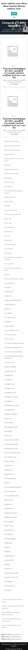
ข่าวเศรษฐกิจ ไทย (8, 379)
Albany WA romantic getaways (12, 145)
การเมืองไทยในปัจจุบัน (9, 304)
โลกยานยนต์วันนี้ (8, 581)
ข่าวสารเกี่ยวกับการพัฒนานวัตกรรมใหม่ (13, 343)
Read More (13, 50)
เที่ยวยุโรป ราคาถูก (8, 525)
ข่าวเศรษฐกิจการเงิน (9, 388)
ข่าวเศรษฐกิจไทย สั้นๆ (9, 410)
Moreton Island (8, 223)
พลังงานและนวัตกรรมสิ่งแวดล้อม (12, 453)
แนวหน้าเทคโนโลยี (9, 560)
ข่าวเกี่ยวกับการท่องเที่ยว (10, 367)
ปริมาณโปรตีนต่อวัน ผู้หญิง (10, 427)
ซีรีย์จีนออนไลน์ (5, 637)
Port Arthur (7, 236)
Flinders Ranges (8, 178)
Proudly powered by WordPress (14, 649)
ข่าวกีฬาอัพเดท (7, 321)
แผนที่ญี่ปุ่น (7, 564)
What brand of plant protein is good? (13, 279)
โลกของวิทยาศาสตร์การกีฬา (11, 577)
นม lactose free (8, 418)
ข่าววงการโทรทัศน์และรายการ (11, 330)
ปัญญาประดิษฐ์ (7, 431)
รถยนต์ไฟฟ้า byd (8, 465)
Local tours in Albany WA (10, 210)
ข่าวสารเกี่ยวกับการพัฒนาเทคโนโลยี (13, 352)
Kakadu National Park (10, 197)
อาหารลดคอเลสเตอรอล (10, 491)
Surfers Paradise (8, 248)
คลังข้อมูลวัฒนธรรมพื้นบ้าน (11, 414)
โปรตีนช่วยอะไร (8, 568)
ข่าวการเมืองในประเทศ (9, 317)
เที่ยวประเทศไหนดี (8, 521)
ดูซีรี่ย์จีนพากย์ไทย (6, 639)
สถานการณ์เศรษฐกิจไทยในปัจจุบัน (12, 487)
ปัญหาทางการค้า (8, 435)
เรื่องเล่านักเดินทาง (8, 534)
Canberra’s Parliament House (11, 173)
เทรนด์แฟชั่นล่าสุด (8, 508)
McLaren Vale (7, 218)
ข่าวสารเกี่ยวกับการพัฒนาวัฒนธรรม (13, 347)
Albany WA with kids (9, 154)
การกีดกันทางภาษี (8, 291)
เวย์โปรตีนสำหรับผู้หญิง (10, 538)
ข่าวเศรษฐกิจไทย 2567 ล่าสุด (11, 405)
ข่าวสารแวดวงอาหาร (9, 362)
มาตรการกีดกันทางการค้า (10, 457)
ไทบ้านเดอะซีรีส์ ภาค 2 (9, 586)
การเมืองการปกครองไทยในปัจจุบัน (12, 300)
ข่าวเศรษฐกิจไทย (8, 401)
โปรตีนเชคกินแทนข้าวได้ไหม (11, 573)
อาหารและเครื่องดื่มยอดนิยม (11, 495)
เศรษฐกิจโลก (7, 547)
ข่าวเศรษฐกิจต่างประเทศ (10, 392)
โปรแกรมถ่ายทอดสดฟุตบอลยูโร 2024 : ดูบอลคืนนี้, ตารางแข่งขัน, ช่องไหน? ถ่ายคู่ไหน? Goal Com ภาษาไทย (14, 73)
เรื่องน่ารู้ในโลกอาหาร (9, 530)
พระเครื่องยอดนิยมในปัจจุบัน (11, 444)
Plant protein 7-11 (8, 231)
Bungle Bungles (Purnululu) (11, 169)
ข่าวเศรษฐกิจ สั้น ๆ (8, 375)
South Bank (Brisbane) (10, 244)
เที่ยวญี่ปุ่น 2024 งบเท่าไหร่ (10, 513)
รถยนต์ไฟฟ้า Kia (8, 470)
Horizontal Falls (8, 186)
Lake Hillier (7, 206)
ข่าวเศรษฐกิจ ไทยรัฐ (9, 384)
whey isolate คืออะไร (9, 283)
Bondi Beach (7, 165)
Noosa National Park (9, 227)
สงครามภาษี (7, 483)
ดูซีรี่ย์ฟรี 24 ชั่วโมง (6, 634)
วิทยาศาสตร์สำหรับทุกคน (10, 478)
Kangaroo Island (8, 201)
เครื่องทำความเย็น (8, 500)
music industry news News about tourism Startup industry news (14, 6)
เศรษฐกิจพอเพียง (8, 543)
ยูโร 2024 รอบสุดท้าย (21, 31)
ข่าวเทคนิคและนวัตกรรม (10, 371)
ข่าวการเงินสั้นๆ (8, 313)
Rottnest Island (8, 240)
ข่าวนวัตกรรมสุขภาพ (9, 326)
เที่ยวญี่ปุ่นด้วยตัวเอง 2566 (10, 517)
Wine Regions (7, 287)
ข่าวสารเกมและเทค (9, 339)
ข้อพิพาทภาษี (7, 309)
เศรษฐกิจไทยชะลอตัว (9, 556)
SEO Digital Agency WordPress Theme (12, 644)
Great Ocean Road (9, 182)
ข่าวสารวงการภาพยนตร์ (10, 334)
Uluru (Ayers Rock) (9, 263)
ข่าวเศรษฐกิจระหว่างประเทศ (11, 397)
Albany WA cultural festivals (11, 141)
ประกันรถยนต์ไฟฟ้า (9, 422)
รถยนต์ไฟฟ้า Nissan (9, 474)
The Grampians (8, 253)
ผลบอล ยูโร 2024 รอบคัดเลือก (11, 440)
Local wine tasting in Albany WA (12, 214)
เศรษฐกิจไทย (7, 551)
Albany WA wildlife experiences (12, 150)
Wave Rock (7, 274)
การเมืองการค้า (8, 296)
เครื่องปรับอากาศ (8, 504)
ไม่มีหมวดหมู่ (7, 590)
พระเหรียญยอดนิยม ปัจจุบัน (11, 448)
